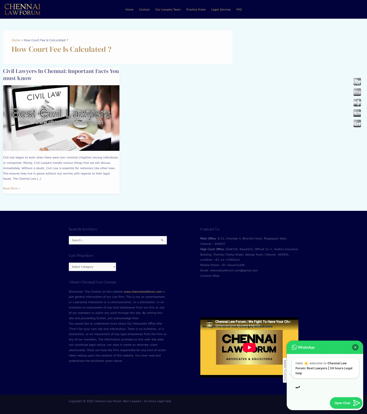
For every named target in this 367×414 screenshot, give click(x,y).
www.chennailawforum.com (143, 291)
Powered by (284, 356)
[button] (355, 333)
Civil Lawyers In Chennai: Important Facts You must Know (61, 74)
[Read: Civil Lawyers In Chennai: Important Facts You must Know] (61, 117)
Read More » (11, 188)
